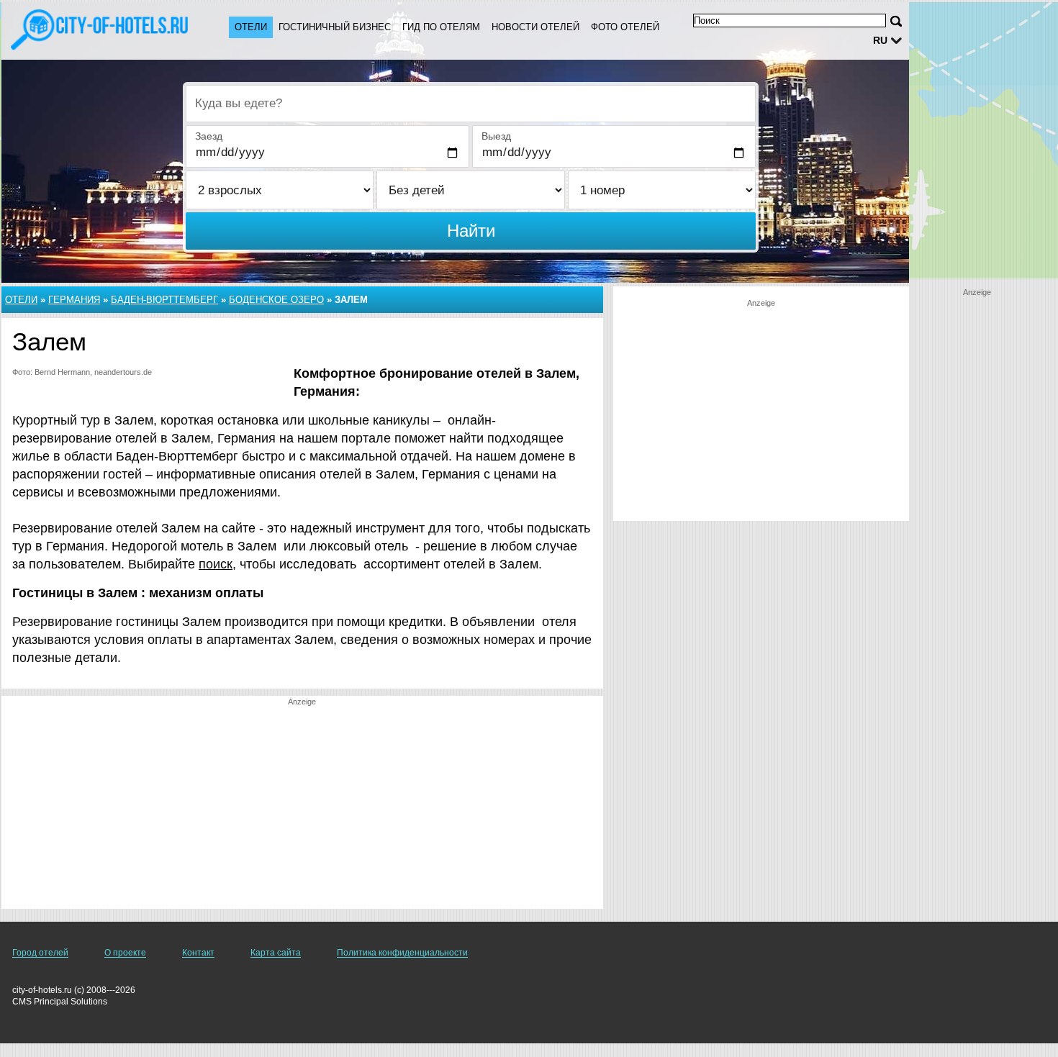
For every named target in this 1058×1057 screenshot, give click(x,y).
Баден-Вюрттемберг (164, 299)
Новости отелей (535, 27)
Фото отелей (625, 27)
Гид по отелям (441, 27)
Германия (74, 299)
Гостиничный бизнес (335, 27)
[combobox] (470, 103)
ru (880, 40)
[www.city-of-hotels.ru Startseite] (101, 29)
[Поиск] (896, 21)
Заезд (208, 136)
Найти (471, 230)
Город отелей (40, 953)
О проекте (125, 953)
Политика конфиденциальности (402, 953)
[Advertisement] (302, 808)
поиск (215, 564)
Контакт (198, 953)
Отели (251, 27)
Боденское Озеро (276, 299)
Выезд (496, 136)
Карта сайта (275, 953)
